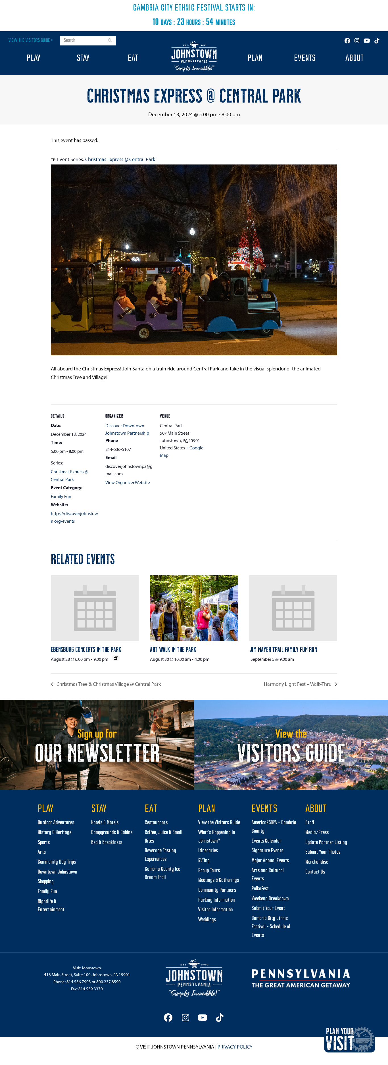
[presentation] (95, 608)
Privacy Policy (235, 1046)
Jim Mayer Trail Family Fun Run (283, 649)
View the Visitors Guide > (31, 40)
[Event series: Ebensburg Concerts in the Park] (116, 658)
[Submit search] (110, 41)
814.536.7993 (78, 981)
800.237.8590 (108, 981)
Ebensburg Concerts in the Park (86, 649)
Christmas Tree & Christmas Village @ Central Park (108, 684)
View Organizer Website (127, 482)
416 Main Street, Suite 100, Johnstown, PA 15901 (87, 974)
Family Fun (61, 496)
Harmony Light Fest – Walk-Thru (298, 684)
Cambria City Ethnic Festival (178, 8)
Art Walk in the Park (173, 649)
